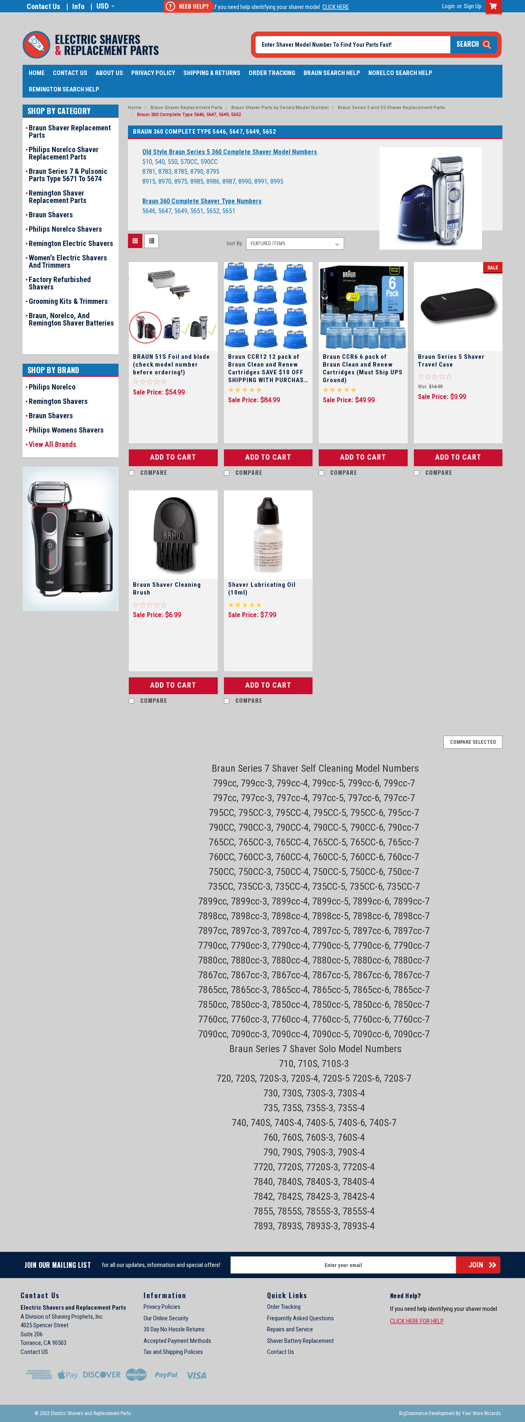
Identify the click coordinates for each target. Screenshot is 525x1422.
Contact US (34, 1352)
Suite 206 (32, 1334)
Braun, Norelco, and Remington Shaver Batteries (71, 319)
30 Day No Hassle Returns (174, 1329)
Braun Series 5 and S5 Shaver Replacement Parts (391, 107)
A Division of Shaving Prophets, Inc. (62, 1316)
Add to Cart (173, 457)
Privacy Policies (162, 1306)
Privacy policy (153, 73)
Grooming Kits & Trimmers (68, 301)
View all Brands (52, 444)
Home (37, 73)
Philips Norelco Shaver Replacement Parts (63, 153)
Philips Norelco (52, 387)
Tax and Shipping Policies (173, 1352)
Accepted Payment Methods (177, 1341)
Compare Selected (473, 742)
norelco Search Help (400, 73)
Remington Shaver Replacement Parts (58, 196)
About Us (109, 73)
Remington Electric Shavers (71, 243)
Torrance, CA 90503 (43, 1343)
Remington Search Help (64, 89)
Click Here (335, 7)
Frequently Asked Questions (300, 1318)
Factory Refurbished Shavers (60, 283)
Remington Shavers (58, 401)
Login (448, 6)
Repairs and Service (290, 1329)
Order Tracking (284, 1306)
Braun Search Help (332, 73)
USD (102, 6)
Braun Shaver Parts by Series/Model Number (280, 107)
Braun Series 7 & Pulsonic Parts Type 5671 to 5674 (68, 175)
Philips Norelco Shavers (65, 229)
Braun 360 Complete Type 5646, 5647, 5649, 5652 (189, 114)
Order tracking (272, 73)
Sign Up (473, 6)
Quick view (173, 343)
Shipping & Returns (211, 73)
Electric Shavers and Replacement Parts (73, 1307)
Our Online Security (166, 1318)
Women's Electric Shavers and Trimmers (68, 261)
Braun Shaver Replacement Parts (70, 131)
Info (78, 6)
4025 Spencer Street (44, 1325)
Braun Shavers (51, 215)
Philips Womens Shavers (66, 430)
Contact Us (43, 6)
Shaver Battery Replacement (300, 1341)
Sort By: (234, 243)
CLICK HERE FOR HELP (417, 1321)
